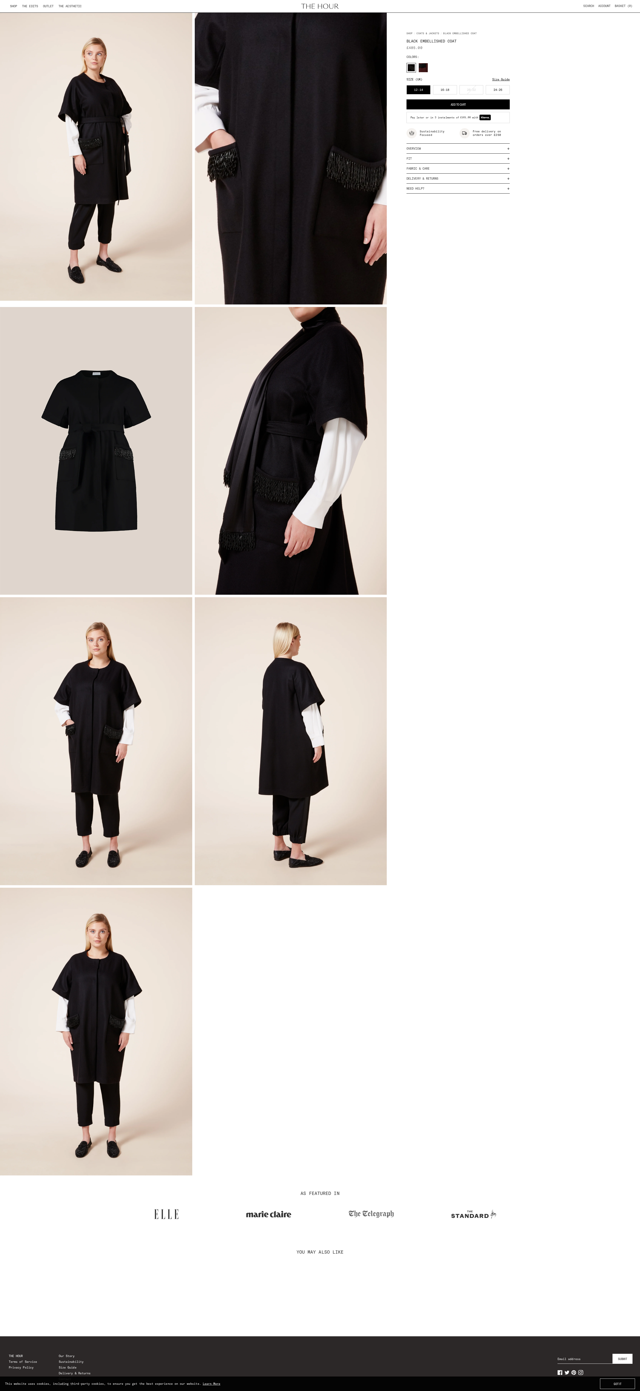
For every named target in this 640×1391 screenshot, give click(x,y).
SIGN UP (320, 744)
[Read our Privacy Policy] (401, 722)
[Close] (406, 636)
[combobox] (245, 694)
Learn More (211, 1384)
